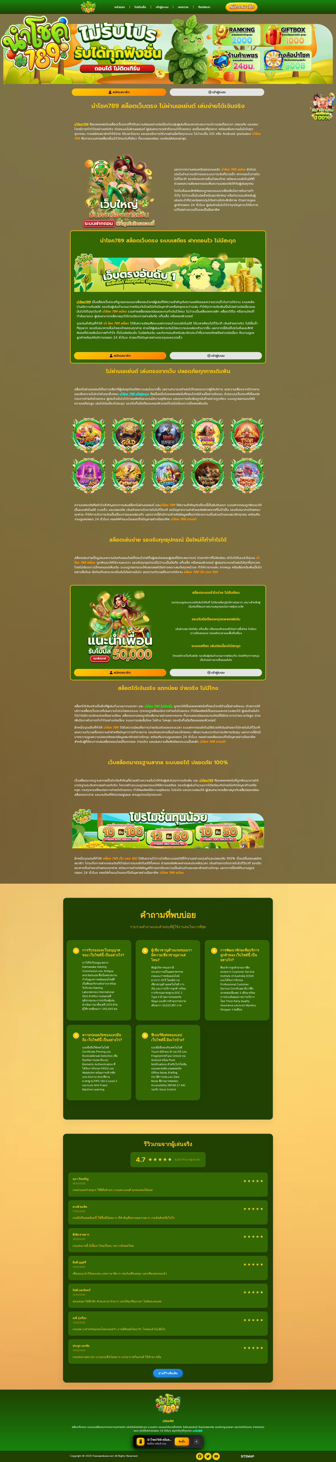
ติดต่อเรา (204, 7)
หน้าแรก (119, 7)
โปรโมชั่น (140, 7)
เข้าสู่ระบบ (162, 7)
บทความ (183, 7)
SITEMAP (247, 1456)
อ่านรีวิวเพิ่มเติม (168, 1373)
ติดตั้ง (182, 1441)
